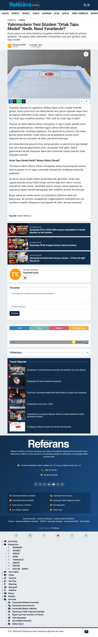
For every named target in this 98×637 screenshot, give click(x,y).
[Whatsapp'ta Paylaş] (19, 101)
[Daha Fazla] (24, 101)
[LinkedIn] (49, 484)
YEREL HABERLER (80, 13)
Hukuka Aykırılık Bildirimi (64, 519)
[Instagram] (45, 484)
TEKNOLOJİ (18, 559)
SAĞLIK (65, 13)
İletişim (11, 596)
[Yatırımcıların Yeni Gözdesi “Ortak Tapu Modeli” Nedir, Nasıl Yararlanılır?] (49, 74)
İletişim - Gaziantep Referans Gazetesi (23, 521)
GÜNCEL (15, 13)
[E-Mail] (25, 278)
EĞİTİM (16, 566)
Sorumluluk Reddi (71, 521)
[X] (40, 484)
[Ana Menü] (88, 5)
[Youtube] (53, 484)
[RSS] (62, 484)
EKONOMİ (46, 13)
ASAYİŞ (5, 13)
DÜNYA (36, 13)
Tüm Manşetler (59, 505)
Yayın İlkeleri (85, 521)
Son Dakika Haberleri (20, 510)
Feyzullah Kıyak (30, 272)
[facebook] (16, 536)
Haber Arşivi (58, 510)
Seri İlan (12, 581)
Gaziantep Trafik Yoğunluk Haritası (66, 500)
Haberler (12, 20)
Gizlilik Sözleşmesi (44, 519)
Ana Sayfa (12, 541)
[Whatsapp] (58, 484)
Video (11, 575)
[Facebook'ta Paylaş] (10, 101)
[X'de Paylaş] (14, 101)
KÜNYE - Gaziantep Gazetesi (51, 521)
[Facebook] (36, 484)
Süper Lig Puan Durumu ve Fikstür (28, 614)
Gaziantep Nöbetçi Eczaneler (24, 496)
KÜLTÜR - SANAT (20, 569)
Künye (11, 593)
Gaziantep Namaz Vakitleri (23, 500)
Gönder (14, 313)
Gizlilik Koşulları (29, 519)
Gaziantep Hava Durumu (62, 496)
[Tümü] (87, 352)
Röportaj (12, 584)
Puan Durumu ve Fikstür (21, 505)
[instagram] (44, 536)
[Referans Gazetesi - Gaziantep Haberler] (24, 5)
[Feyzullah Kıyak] (15, 274)
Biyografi (12, 587)
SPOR (56, 13)
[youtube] (58, 536)
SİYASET (26, 13)
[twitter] (30, 536)
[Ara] (85, 5)
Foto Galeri (13, 572)
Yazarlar (12, 578)
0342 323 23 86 (51, 470)
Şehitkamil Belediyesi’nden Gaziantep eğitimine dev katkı (38, 631)
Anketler (12, 590)
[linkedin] (86, 536)
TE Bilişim (55, 528)
